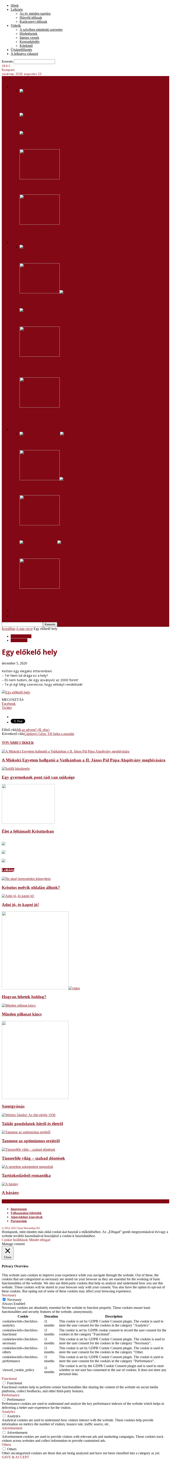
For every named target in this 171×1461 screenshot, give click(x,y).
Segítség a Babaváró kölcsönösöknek (54, 142)
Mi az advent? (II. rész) (33, 730)
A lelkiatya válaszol (24, 54)
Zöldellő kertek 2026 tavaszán (48, 187)
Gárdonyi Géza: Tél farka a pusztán (49, 734)
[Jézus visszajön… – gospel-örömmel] (40, 524)
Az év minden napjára (35, 13)
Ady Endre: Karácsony (40, 551)
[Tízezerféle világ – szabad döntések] (28, 1149)
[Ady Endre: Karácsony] (44, 542)
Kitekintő (26, 46)
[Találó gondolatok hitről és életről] (28, 1115)
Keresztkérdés (29, 41)
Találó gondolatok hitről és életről (32, 1123)
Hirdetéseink (28, 33)
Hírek (15, 5)
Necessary (14, 1300)
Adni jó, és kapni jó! (20, 904)
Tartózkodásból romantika (26, 1175)
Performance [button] (11, 1395)
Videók (16, 25)
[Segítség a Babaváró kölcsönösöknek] (59, 133)
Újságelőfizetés (21, 50)
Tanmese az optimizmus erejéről (31, 1140)
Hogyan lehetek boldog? (24, 996)
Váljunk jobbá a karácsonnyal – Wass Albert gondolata (70, 301)
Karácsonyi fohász (36, 415)
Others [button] (6, 1445)
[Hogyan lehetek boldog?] (41, 988)
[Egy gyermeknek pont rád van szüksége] (33, 115)
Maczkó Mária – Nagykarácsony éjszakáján (59, 597)
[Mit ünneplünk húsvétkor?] (45, 434)
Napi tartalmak (21, 636)
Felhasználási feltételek (26, 1213)
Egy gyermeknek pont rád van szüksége (56, 124)
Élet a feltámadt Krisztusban (28, 831)
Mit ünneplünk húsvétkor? (43, 443)
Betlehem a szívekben (40, 256)
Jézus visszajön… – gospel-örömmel (52, 533)
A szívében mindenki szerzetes (41, 29)
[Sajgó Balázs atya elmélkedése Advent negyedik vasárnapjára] (66, 310)
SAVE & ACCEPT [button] (15, 1457)
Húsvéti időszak (31, 17)
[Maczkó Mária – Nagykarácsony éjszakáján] (40, 587)
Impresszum (19, 1209)
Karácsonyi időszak (33, 21)
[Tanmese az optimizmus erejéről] (26, 1132)
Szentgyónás (13, 1106)
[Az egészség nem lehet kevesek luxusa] (40, 223)
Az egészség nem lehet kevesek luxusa (56, 232)
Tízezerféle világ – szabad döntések (33, 1158)
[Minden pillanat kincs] (19, 1005)
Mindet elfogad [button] (39, 1240)
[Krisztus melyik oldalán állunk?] (26, 879)
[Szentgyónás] (35, 1098)
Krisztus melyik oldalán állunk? (31, 887)
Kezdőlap (8, 629)
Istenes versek (29, 37)
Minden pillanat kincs (22, 1014)
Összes (24, 424)
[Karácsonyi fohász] (40, 406)
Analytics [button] (8, 1411)
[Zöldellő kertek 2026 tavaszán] (40, 178)
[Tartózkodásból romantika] (27, 1167)
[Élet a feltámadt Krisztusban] (28, 822)
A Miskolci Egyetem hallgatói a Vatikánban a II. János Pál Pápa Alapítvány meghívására (83, 760)
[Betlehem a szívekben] (37, 247)
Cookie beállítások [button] (15, 1240)
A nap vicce (24, 629)
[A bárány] (10, 1184)
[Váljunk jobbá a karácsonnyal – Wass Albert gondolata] (45, 292)
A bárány (10, 1192)
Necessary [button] (9, 1295)
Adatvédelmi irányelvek (27, 1217)
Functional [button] (9, 1378)
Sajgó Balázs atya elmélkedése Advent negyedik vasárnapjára (77, 319)
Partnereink (19, 1221)
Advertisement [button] (12, 1428)
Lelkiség (17, 9)
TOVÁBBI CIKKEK (18, 743)
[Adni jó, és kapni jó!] (18, 896)
